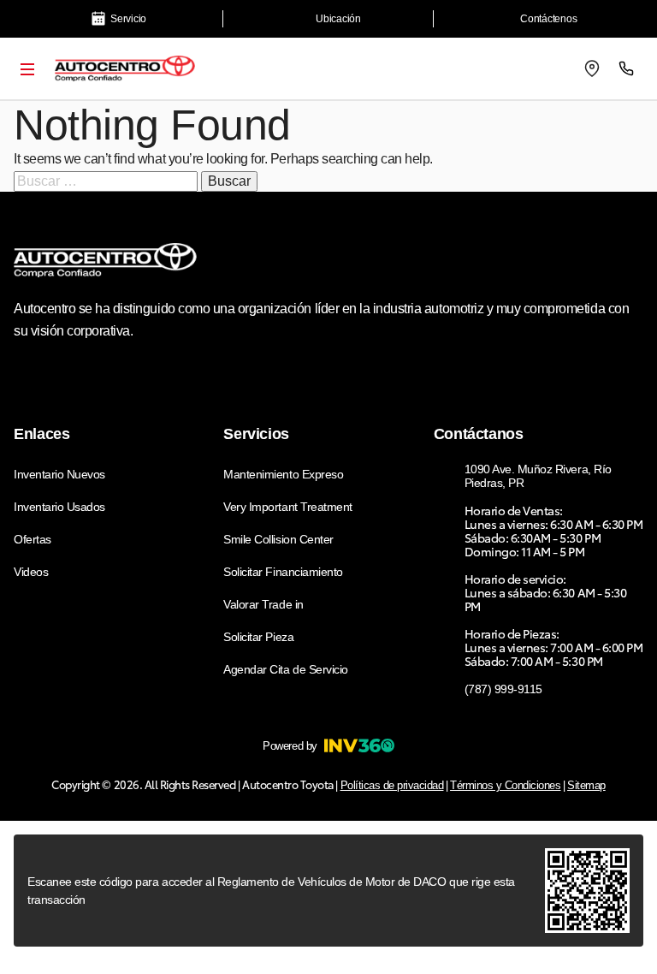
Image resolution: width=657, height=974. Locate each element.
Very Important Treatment (287, 507)
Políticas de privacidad (392, 785)
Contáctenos (548, 19)
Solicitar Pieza (258, 637)
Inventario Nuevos (59, 474)
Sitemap (586, 785)
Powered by (290, 745)
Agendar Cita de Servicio (285, 669)
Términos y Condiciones (505, 785)
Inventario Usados (59, 507)
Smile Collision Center (278, 539)
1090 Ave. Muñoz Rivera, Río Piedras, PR (538, 476)
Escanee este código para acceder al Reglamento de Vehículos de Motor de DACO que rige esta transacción (271, 890)
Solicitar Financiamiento (282, 572)
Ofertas (32, 539)
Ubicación (338, 19)
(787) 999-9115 (503, 689)
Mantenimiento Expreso (283, 474)
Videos (31, 572)
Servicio (128, 19)
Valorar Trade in (263, 604)
